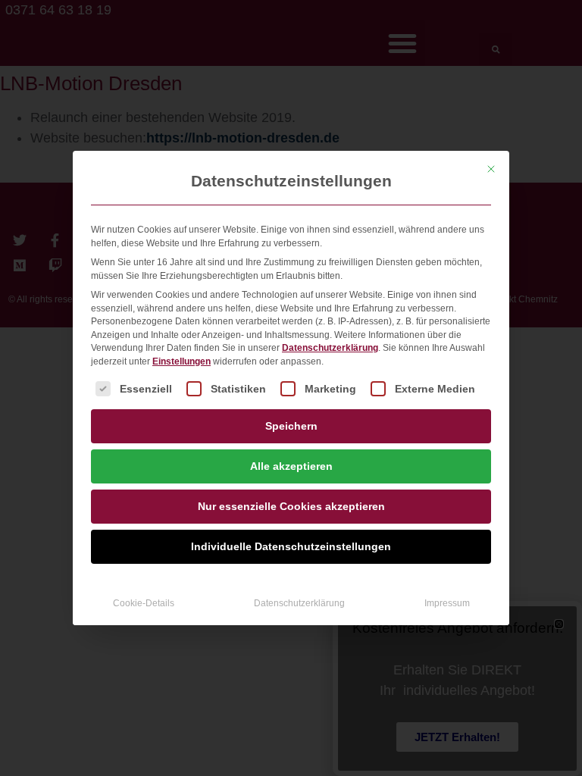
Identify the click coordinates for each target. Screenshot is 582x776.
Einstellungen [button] (181, 361)
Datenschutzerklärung (330, 348)
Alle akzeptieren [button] (291, 466)
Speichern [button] (291, 426)
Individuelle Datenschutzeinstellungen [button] (291, 546)
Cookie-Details (143, 603)
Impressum (447, 603)
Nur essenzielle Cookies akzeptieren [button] (291, 506)
